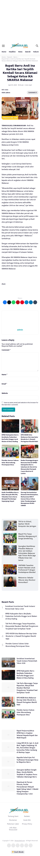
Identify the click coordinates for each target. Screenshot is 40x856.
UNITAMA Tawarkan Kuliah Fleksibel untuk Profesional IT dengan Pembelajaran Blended (26, 569)
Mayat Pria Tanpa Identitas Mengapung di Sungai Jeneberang (27, 536)
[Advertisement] (20, 21)
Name (4, 375)
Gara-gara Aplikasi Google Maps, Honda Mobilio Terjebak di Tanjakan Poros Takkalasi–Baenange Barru (27, 773)
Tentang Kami (13, 816)
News (20, 51)
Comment (6, 350)
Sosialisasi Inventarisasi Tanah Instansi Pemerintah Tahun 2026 (20, 607)
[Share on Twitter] (9, 302)
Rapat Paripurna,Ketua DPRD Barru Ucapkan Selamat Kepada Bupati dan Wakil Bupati (27, 734)
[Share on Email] (18, 302)
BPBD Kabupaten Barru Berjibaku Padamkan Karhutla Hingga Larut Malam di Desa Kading (10, 438)
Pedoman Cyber (13, 823)
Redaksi (27, 816)
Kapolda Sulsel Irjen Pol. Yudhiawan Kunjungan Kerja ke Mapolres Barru (27, 760)
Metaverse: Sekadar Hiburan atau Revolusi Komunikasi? (26, 580)
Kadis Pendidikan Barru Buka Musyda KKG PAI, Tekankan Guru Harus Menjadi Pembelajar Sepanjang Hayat (10, 497)
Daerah (28, 51)
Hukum (36, 51)
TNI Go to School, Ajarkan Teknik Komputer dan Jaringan (27, 524)
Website (5, 393)
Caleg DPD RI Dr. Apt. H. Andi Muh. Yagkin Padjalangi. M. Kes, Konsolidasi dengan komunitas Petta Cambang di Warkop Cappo (27, 748)
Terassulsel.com (20, 840)
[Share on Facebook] (5, 302)
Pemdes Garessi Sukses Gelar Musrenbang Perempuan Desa (10, 462)
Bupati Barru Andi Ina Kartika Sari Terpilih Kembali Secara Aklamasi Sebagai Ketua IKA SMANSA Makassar (20, 73)
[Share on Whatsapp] (13, 302)
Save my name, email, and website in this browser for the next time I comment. (20, 403)
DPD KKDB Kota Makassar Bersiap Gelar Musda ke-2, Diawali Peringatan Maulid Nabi (29, 438)
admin (20, 330)
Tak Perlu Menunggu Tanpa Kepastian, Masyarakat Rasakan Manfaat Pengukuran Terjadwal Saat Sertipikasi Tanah (21, 626)
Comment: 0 (32, 92)
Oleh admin (6, 92)
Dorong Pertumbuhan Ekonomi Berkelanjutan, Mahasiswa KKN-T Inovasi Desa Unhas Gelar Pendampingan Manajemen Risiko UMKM (29, 499)
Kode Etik (27, 820)
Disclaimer (13, 820)
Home (4, 51)
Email (4, 384)
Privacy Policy (27, 823)
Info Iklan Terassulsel (13, 828)
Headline (12, 51)
